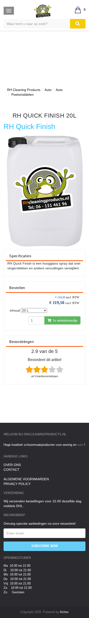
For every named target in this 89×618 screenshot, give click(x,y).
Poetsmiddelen (22, 94)
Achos (64, 612)
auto (80, 445)
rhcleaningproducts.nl (45, 434)
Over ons (12, 465)
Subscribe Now (44, 546)
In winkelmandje (64, 320)
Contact (11, 469)
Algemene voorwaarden (26, 479)
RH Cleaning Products (23, 90)
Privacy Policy (17, 484)
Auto (48, 90)
